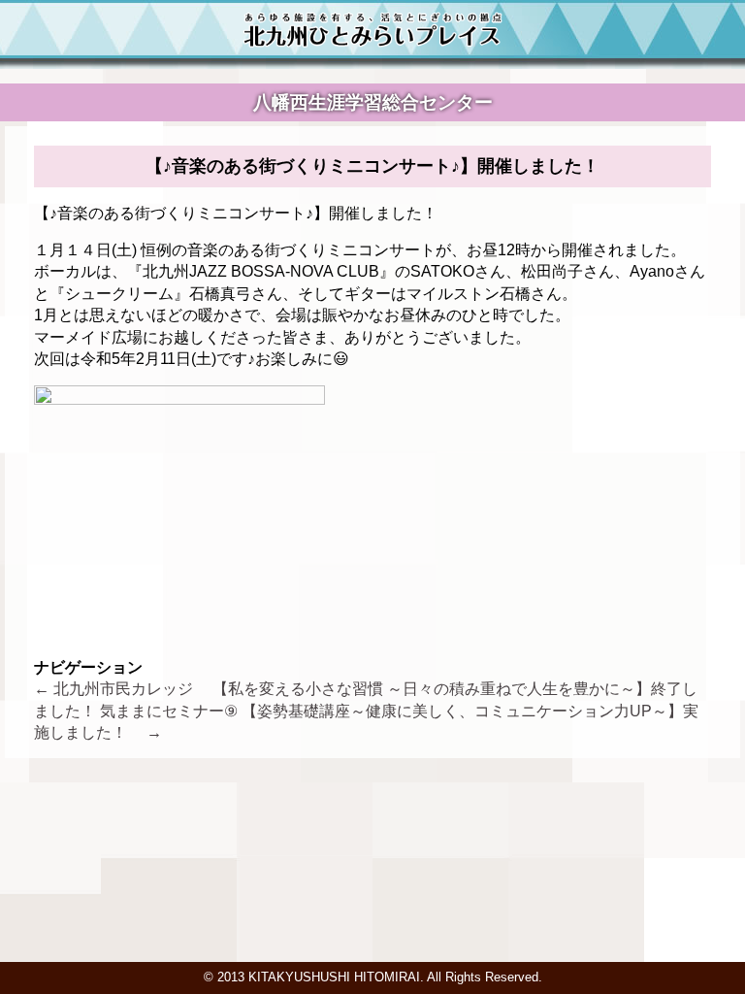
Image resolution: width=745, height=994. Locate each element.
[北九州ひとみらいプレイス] (373, 42)
